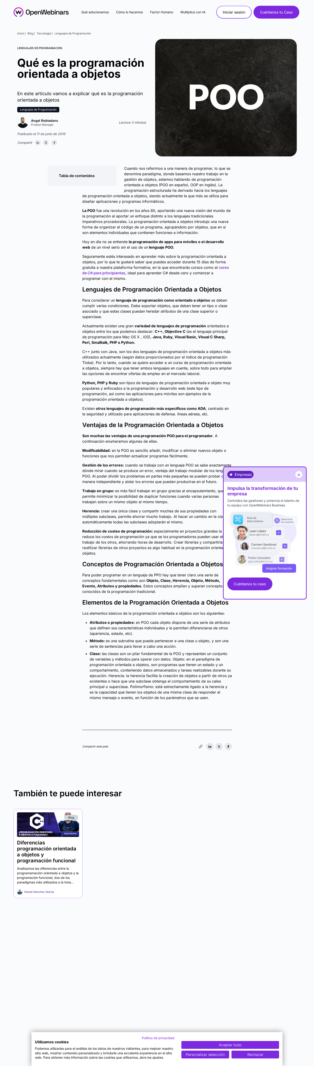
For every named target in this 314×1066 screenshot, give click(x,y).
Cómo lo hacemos (129, 12)
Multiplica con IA (193, 12)
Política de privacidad (158, 1038)
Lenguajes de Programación (72, 33)
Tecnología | (45, 33)
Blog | (31, 33)
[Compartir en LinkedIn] (37, 142)
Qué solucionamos (95, 12)
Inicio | (21, 33)
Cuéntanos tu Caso (276, 12)
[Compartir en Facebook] (54, 142)
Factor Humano (161, 12)
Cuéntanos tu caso (250, 584)
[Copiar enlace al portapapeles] (200, 746)
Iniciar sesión (234, 12)
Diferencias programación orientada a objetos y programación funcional (46, 851)
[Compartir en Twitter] (46, 142)
